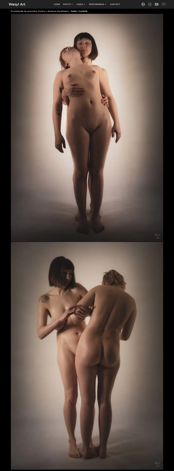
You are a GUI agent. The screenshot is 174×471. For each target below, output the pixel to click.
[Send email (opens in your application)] (163, 4)
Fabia (74, 11)
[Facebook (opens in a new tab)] (143, 4)
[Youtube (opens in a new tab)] (157, 4)
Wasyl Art (17, 4)
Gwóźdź (82, 11)
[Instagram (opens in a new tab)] (149, 4)
